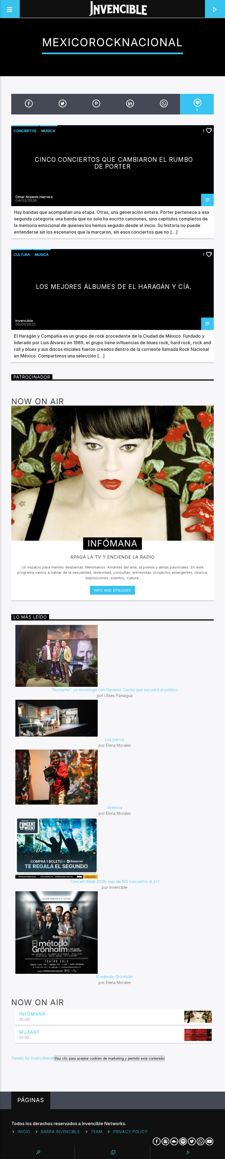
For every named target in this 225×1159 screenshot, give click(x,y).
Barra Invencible (60, 1131)
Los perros (114, 739)
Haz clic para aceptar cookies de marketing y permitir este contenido (109, 1058)
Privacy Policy (130, 1131)
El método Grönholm (114, 976)
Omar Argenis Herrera (34, 197)
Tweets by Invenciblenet (87, 1058)
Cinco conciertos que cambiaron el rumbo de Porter (114, 163)
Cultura (21, 254)
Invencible (24, 320)
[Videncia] (114, 777)
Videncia (114, 807)
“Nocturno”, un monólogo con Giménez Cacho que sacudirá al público (114, 689)
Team (96, 1131)
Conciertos (24, 131)
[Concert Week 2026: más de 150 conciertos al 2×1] (114, 848)
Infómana (32, 1014)
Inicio (24, 1131)
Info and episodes (112, 590)
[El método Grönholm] (114, 932)
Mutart (29, 1032)
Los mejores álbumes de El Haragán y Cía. (114, 286)
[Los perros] (114, 718)
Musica (48, 131)
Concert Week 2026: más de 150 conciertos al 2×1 (114, 881)
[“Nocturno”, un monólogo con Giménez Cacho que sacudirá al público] (114, 656)
